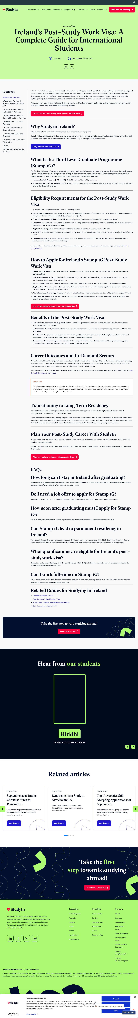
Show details (31, 1014)
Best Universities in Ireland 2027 (44, 606)
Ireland (71, 931)
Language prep (69, 10)
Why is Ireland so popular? (44, 147)
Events (92, 10)
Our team (118, 918)
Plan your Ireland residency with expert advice (53, 457)
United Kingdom (75, 914)
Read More (14, 823)
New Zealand (73, 935)
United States (74, 939)
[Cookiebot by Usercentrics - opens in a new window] (13, 1014)
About (117, 914)
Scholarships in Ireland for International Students (51, 602)
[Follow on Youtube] (26, 938)
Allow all (116, 999)
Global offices (120, 922)
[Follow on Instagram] (35, 938)
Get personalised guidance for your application (54, 306)
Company (100, 10)
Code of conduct (121, 933)
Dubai (71, 926)
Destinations (31, 10)
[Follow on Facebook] (18, 938)
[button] (133, 747)
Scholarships (97, 926)
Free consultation (68, 631)
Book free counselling (120, 9)
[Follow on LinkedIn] (10, 938)
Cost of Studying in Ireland (43, 596)
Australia (72, 918)
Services (56, 10)
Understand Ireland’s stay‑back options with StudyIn (56, 113)
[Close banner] (135, 997)
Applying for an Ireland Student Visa (46, 599)
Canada (72, 922)
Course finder (46, 10)
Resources (81, 10)
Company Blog (97, 935)
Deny (116, 1011)
